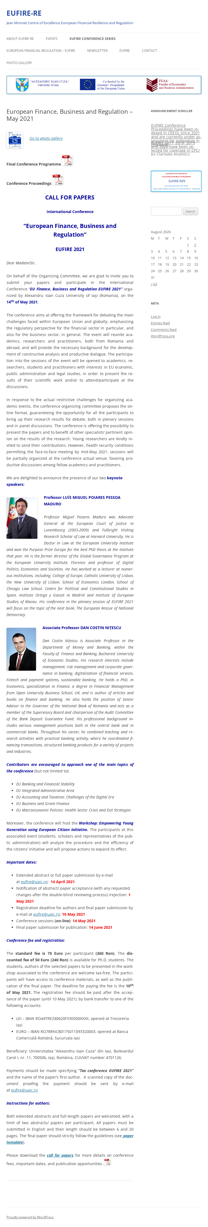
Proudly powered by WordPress (30, 1217)
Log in (156, 316)
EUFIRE (124, 50)
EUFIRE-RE (24, 13)
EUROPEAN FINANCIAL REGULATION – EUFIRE (40, 50)
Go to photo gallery (46, 138)
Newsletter (97, 50)
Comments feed (164, 329)
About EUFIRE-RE (20, 38)
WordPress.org (163, 336)
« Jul (154, 283)
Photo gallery (19, 63)
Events (52, 38)
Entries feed (160, 323)
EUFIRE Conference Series (93, 38)
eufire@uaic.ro (34, 881)
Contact (149, 50)
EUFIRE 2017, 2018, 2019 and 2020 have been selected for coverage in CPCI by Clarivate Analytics (175, 148)
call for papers (60, 1155)
